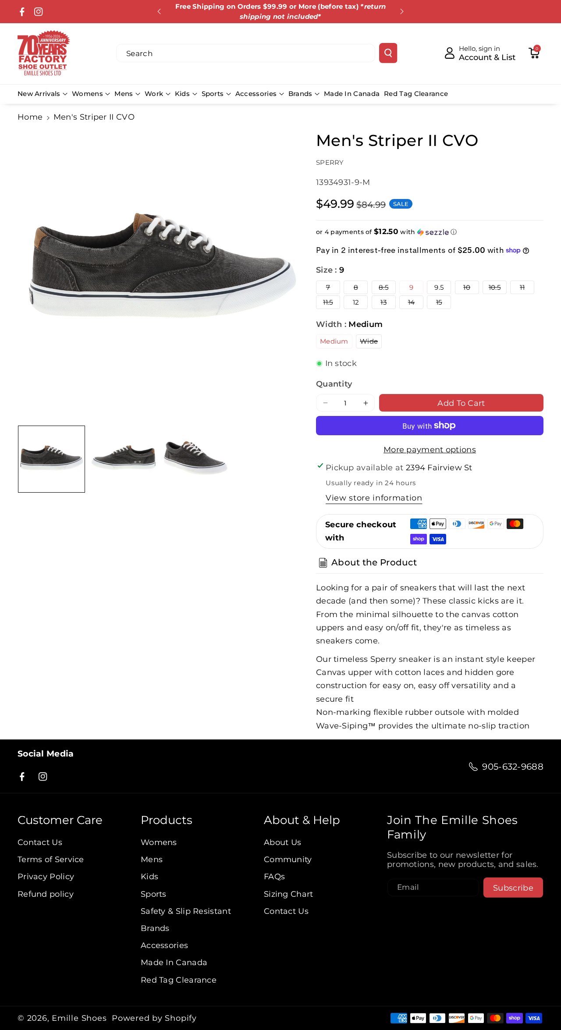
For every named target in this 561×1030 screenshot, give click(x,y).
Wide (371, 342)
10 (471, 288)
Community (288, 859)
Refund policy (46, 894)
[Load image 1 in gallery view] (51, 459)
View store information (374, 497)
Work (154, 93)
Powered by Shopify (154, 1018)
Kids (182, 93)
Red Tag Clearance (179, 979)
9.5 (439, 287)
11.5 (331, 303)
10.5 (498, 288)
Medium (334, 341)
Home (30, 116)
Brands (300, 93)
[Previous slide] (159, 11)
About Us (282, 842)
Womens (87, 93)
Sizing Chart (288, 894)
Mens (123, 93)
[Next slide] (402, 11)
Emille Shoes (79, 1018)
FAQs (274, 876)
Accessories (256, 93)
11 (527, 288)
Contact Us (40, 842)
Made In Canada (174, 962)
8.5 (387, 288)
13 (387, 303)
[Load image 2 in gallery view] (123, 459)
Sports (213, 93)
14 (415, 303)
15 (443, 303)
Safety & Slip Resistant (186, 911)
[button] (533, 53)
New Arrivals (39, 93)
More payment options (429, 449)
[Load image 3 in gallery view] (195, 459)
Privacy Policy (46, 876)
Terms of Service (51, 859)
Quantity (334, 383)
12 (356, 302)
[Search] (388, 53)
